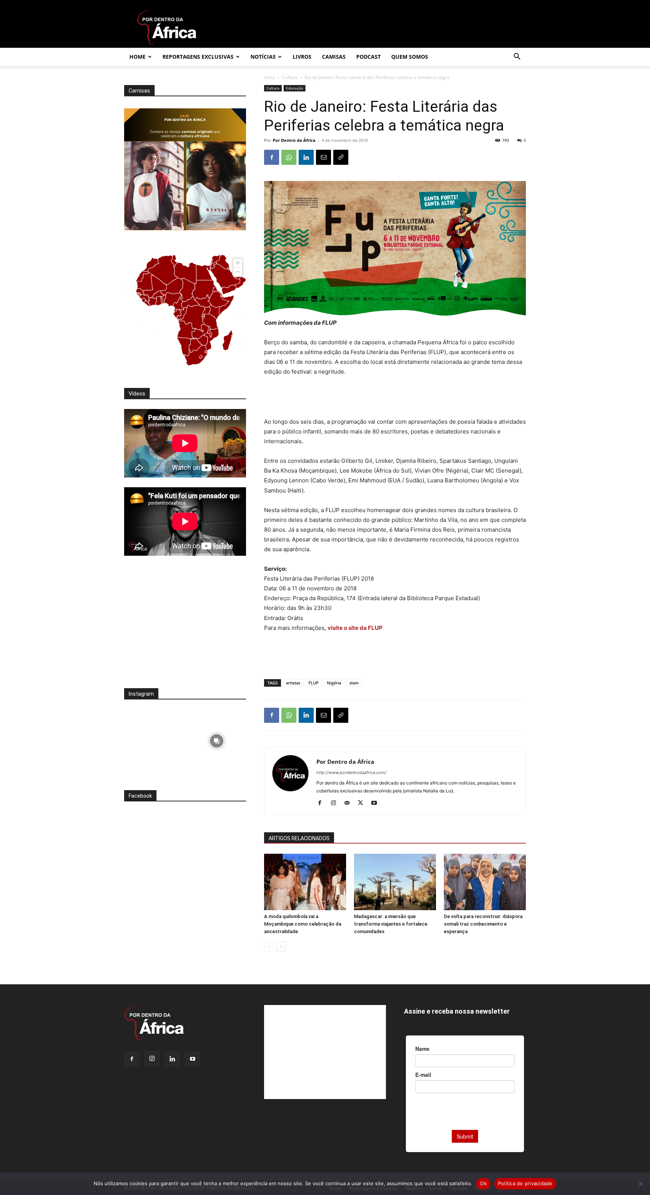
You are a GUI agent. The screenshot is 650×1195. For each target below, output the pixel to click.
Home (137, 56)
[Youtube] (377, 803)
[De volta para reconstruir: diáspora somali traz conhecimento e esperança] (485, 882)
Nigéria (334, 683)
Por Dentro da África (294, 140)
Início (269, 77)
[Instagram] (336, 803)
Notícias (263, 56)
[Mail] (349, 803)
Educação (294, 88)
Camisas (334, 56)
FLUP (313, 683)
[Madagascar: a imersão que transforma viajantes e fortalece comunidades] (395, 882)
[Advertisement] (395, 397)
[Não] (640, 1183)
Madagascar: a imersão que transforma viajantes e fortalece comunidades (390, 924)
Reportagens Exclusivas (198, 56)
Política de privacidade (525, 1183)
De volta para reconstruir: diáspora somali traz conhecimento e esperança (483, 924)
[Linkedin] (306, 157)
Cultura (290, 77)
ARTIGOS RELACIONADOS (299, 838)
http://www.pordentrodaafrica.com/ (351, 772)
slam (354, 683)
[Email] (323, 157)
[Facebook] (271, 157)
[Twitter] (363, 803)
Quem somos (409, 56)
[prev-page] (268, 946)
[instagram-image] (153, 738)
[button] (517, 57)
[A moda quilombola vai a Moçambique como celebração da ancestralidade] (305, 882)
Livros (302, 56)
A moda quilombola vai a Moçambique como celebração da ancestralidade (302, 924)
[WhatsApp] (288, 157)
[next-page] (281, 946)
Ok (483, 1183)
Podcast (368, 56)
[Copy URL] (340, 157)
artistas (293, 683)
